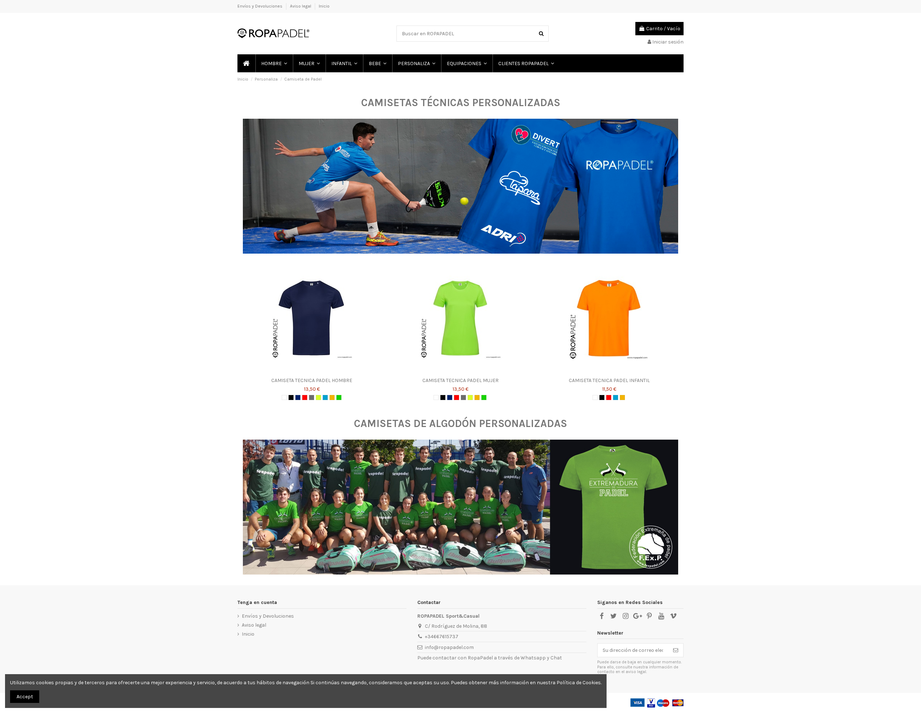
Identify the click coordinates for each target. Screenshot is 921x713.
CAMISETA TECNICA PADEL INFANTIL (609, 380)
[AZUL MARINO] (297, 397)
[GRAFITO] (311, 397)
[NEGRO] (291, 397)
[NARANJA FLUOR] (332, 397)
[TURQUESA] (325, 397)
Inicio (324, 6)
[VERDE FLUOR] (338, 397)
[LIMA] (318, 397)
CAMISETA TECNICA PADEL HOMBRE (311, 380)
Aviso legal (301, 6)
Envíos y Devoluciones (260, 6)
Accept (25, 697)
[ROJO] (304, 397)
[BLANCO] (284, 397)
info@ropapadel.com (449, 647)
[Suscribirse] (675, 650)
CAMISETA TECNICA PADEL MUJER (460, 380)
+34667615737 (441, 636)
